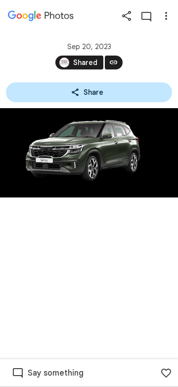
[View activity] (146, 16)
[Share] (126, 16)
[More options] (166, 16)
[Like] (166, 373)
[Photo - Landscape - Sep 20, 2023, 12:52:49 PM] (89, 152)
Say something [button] (56, 373)
